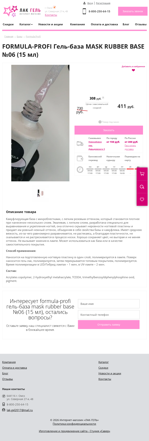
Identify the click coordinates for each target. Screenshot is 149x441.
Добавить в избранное (133, 68)
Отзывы (141, 24)
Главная (8, 36)
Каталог (103, 362)
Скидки (8, 24)
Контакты (51, 15)
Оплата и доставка (104, 24)
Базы (19, 36)
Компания (77, 24)
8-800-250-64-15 (99, 11)
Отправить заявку (108, 324)
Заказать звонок (133, 11)
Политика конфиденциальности (74, 424)
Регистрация (103, 3)
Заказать (108, 130)
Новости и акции (50, 24)
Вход (90, 3)
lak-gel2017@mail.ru (20, 410)
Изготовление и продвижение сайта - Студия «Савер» (74, 431)
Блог (126, 24)
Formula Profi (33, 36)
